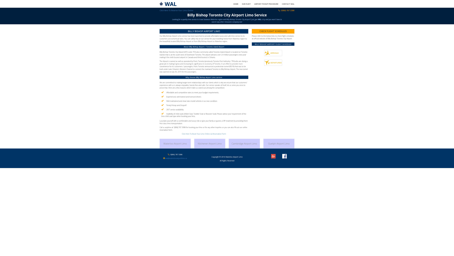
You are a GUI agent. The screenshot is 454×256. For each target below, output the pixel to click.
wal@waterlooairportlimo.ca (176, 158)
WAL (171, 3)
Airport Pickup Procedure (266, 4)
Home (235, 4)
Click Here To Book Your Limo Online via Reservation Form (204, 134)
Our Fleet (246, 4)
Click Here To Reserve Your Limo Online (176, 10)
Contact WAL (288, 4)
